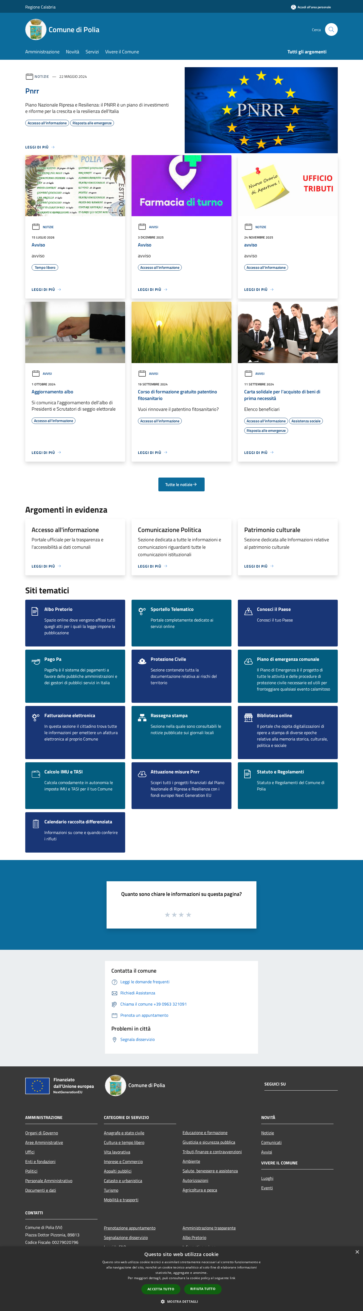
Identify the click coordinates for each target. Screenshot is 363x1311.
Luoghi (267, 1178)
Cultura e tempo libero (124, 1142)
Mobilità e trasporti (121, 1200)
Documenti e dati (40, 1190)
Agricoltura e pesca (200, 1190)
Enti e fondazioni (40, 1161)
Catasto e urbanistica (123, 1180)
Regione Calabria (40, 7)
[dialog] (181, 1278)
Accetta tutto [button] (160, 1289)
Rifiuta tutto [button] (203, 1289)
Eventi (267, 1188)
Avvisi (153, 226)
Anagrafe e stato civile (124, 1133)
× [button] (357, 1252)
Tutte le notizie (178, 484)
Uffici (30, 1152)
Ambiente (191, 1161)
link (232, 1278)
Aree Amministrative (44, 1142)
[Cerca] (331, 29)
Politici (31, 1171)
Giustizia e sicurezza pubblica (209, 1142)
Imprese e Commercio (123, 1161)
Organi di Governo (41, 1133)
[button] (181, 1301)
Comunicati (271, 1142)
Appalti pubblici (118, 1171)
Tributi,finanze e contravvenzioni (212, 1151)
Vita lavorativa (117, 1152)
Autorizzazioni (195, 1180)
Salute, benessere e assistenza (210, 1171)
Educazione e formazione (205, 1132)
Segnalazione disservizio (126, 1237)
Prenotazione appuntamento (129, 1228)
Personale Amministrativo (48, 1180)
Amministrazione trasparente (209, 1228)
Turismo (111, 1190)
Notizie (42, 76)
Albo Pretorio (194, 1237)
